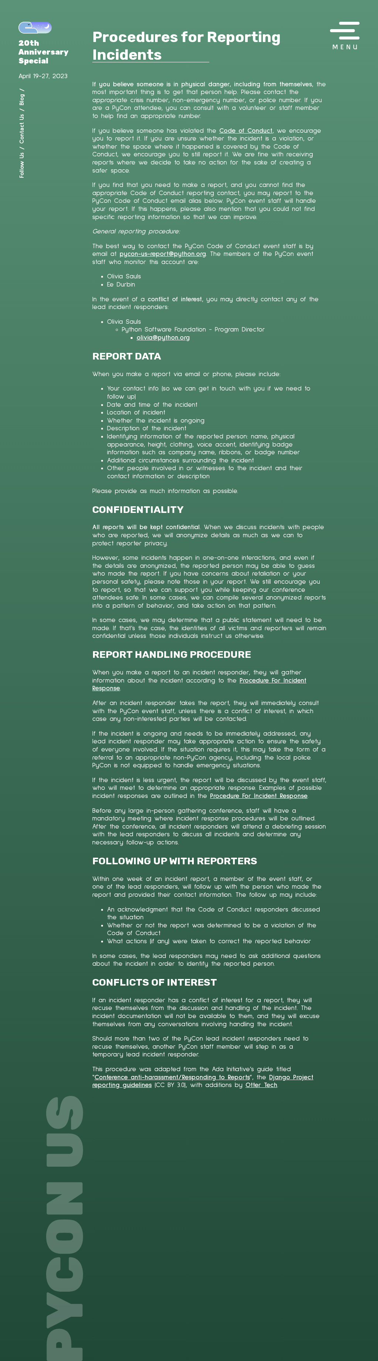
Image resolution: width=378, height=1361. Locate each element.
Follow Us (21, 165)
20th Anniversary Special (43, 52)
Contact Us (21, 129)
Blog (21, 99)
